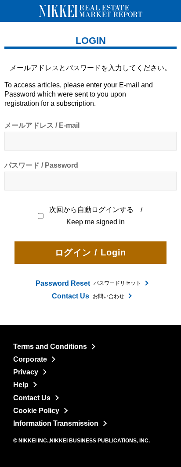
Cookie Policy (36, 410)
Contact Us (32, 398)
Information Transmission (55, 423)
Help (21, 384)
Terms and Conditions (50, 346)
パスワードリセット (88, 283)
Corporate (30, 359)
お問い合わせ (88, 296)
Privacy (25, 372)
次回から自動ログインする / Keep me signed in (96, 216)
